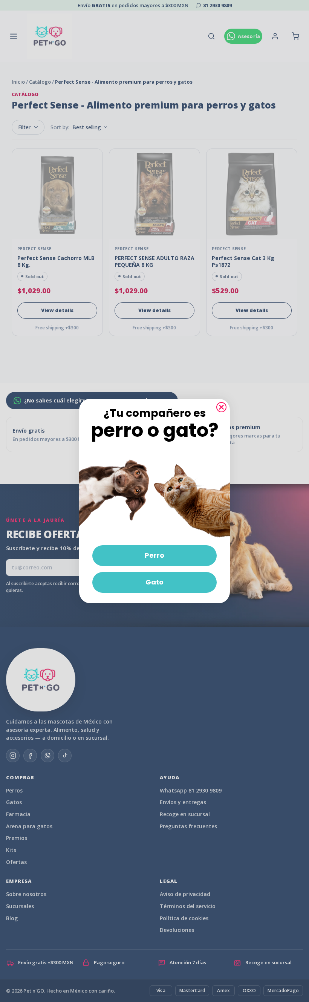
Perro (154, 555)
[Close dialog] (221, 407)
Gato (154, 582)
